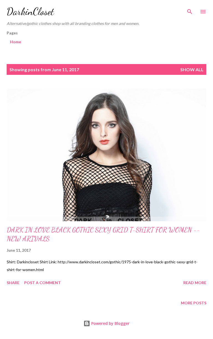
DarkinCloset (30, 11)
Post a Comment (42, 282)
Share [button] (13, 282)
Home (15, 41)
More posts (193, 302)
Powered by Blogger (110, 323)
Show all (192, 69)
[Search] (189, 10)
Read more (194, 282)
